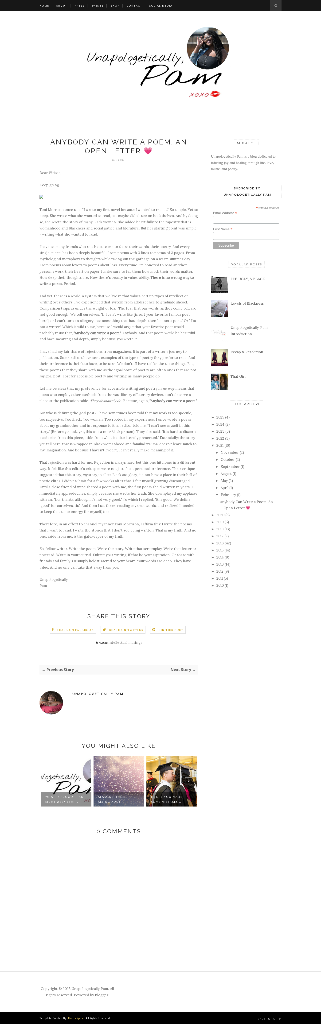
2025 (220, 417)
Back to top (268, 1018)
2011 (219, 578)
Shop (115, 5)
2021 (219, 445)
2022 (220, 438)
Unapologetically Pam (97, 693)
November (230, 452)
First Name (222, 229)
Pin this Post (171, 630)
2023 (220, 431)
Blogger (101, 995)
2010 (220, 585)
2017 (219, 536)
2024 (220, 424)
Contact (134, 5)
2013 (220, 564)
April (224, 487)
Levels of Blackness (247, 303)
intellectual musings (125, 642)
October (228, 459)
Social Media (160, 5)
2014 (220, 557)
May (224, 480)
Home (44, 5)
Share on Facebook (75, 630)
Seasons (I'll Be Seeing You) (113, 799)
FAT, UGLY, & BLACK (248, 279)
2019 (220, 522)
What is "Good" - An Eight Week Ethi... (64, 799)
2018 (219, 529)
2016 (220, 543)
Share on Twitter (126, 630)
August (226, 473)
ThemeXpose (76, 1018)
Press (79, 5)
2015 (219, 550)
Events (97, 5)
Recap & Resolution (247, 352)
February (228, 495)
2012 (219, 571)
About (61, 5)
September (230, 466)
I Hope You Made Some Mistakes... (166, 799)
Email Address (225, 213)
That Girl (238, 376)
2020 (220, 515)
